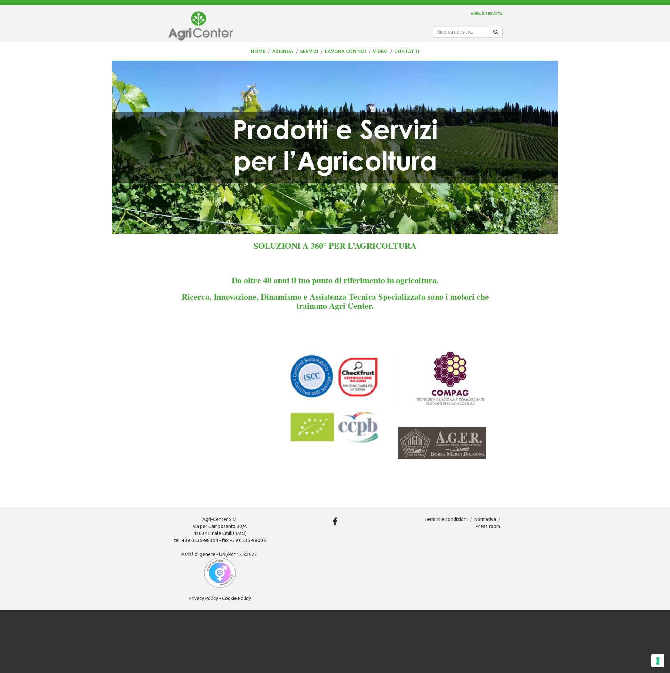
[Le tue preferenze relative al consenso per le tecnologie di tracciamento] (657, 660)
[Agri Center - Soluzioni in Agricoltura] (241, 26)
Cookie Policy (236, 598)
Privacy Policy (203, 598)
